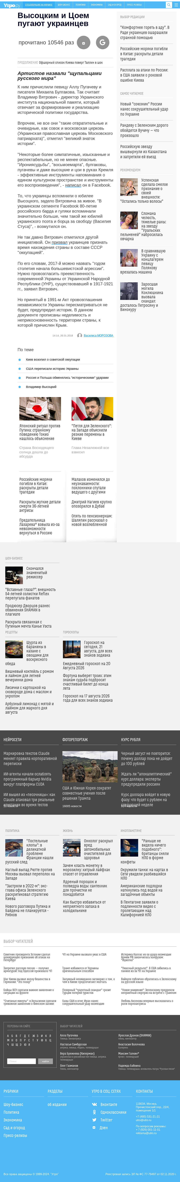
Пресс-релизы (134, 5)
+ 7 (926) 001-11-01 (148, 1129)
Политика (80, 5)
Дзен (104, 1128)
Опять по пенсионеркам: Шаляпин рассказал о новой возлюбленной (92, 520)
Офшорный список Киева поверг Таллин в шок (71, 63)
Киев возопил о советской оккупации (53, 359)
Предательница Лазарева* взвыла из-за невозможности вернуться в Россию (39, 527)
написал (73, 185)
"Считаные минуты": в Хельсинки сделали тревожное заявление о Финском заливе (30, 1002)
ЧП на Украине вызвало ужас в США (84, 954)
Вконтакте (109, 1104)
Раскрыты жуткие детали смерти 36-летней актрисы (40, 506)
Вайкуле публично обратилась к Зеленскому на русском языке (148, 980)
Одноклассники (113, 1112)
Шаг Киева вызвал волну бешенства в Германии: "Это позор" (27, 980)
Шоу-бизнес (64, 5)
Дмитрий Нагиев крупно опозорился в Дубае (92, 504)
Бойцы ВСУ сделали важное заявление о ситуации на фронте (29, 991)
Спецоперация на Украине (38, 5)
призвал (60, 242)
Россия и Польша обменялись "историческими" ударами (67, 377)
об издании (57, 1104)
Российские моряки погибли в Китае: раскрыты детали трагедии (35, 486)
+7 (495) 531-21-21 (148, 1116)
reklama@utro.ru (146, 1133)
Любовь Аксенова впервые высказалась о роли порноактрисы (147, 1002)
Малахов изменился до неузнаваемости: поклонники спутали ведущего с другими (91, 486)
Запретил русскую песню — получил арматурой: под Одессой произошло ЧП (28, 970)
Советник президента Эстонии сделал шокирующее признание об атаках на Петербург (27, 957)
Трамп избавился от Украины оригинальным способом (80, 970)
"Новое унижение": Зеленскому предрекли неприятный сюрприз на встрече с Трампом (148, 991)
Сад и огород (114, 5)
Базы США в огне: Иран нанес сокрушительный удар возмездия (83, 1002)
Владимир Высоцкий (41, 386)
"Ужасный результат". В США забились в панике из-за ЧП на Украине (146, 970)
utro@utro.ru (143, 1120)
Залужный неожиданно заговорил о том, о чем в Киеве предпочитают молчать (88, 980)
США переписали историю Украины (52, 368)
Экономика (96, 5)
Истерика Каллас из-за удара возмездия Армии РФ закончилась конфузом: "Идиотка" (146, 957)
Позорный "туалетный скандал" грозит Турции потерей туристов (86, 991)
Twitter (106, 1120)
